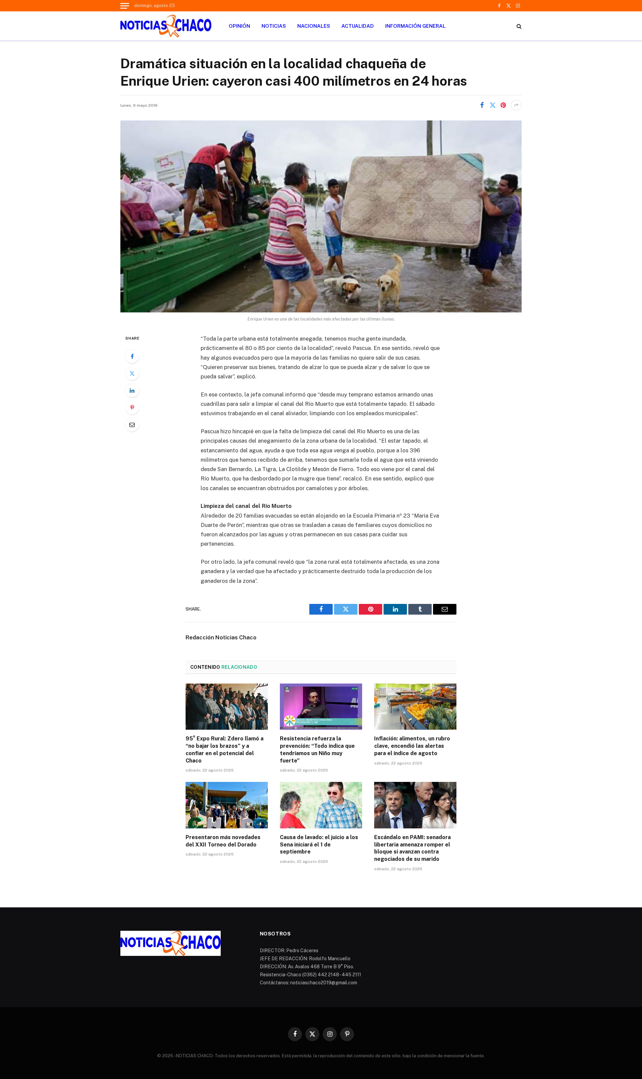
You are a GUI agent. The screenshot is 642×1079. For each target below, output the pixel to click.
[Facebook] (132, 356)
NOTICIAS (273, 26)
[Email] (132, 424)
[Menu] (124, 5)
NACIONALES (313, 26)
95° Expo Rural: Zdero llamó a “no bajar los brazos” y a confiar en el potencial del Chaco (224, 749)
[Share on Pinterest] (503, 105)
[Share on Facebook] (482, 105)
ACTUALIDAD (357, 26)
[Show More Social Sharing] (516, 105)
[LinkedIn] (132, 390)
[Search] (518, 25)
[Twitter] (132, 373)
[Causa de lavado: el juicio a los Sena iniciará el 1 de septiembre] (321, 805)
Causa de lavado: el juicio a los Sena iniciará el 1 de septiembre (319, 844)
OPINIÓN (239, 26)
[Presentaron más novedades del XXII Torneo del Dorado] (227, 805)
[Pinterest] (132, 407)
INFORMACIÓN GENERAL (415, 26)
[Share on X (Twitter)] (493, 105)
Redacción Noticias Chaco (221, 637)
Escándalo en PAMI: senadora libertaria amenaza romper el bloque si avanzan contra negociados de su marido (412, 848)
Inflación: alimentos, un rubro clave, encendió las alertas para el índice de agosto (412, 745)
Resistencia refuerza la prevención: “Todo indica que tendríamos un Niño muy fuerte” (317, 749)
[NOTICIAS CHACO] (165, 26)
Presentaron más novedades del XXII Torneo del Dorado (223, 841)
